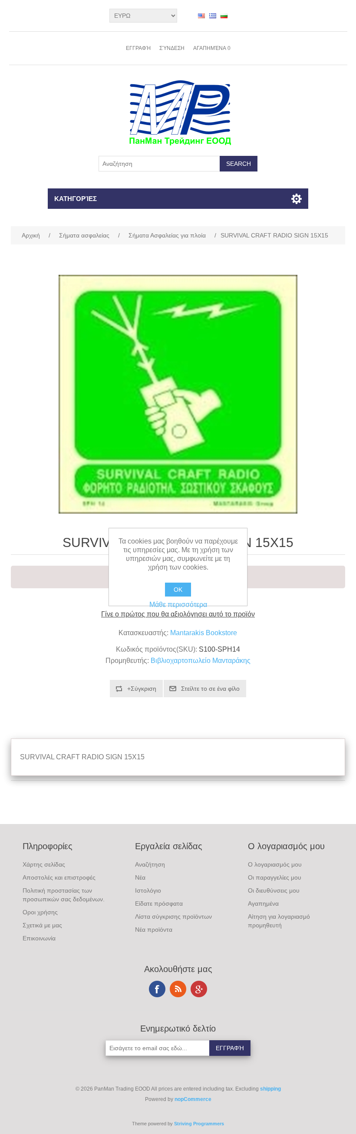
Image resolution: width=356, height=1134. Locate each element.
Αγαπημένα (263, 903)
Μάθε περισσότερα (178, 604)
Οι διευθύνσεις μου (274, 890)
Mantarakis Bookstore (203, 632)
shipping (270, 1089)
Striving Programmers (199, 1123)
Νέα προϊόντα (153, 929)
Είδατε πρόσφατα (159, 903)
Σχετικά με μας (42, 925)
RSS (178, 989)
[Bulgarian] (224, 16)
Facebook (157, 989)
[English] (201, 16)
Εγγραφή (138, 48)
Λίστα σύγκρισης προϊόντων (173, 916)
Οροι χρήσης (40, 912)
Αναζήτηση (150, 864)
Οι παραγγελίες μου (274, 877)
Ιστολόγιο (148, 890)
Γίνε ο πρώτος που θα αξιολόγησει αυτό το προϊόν (178, 614)
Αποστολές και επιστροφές (59, 877)
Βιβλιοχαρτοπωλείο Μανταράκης (201, 660)
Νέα (140, 877)
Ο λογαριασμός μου (275, 864)
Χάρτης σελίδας (44, 864)
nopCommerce (193, 1099)
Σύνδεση (172, 48)
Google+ (199, 989)
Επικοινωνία (39, 938)
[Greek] (213, 16)
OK (178, 589)
